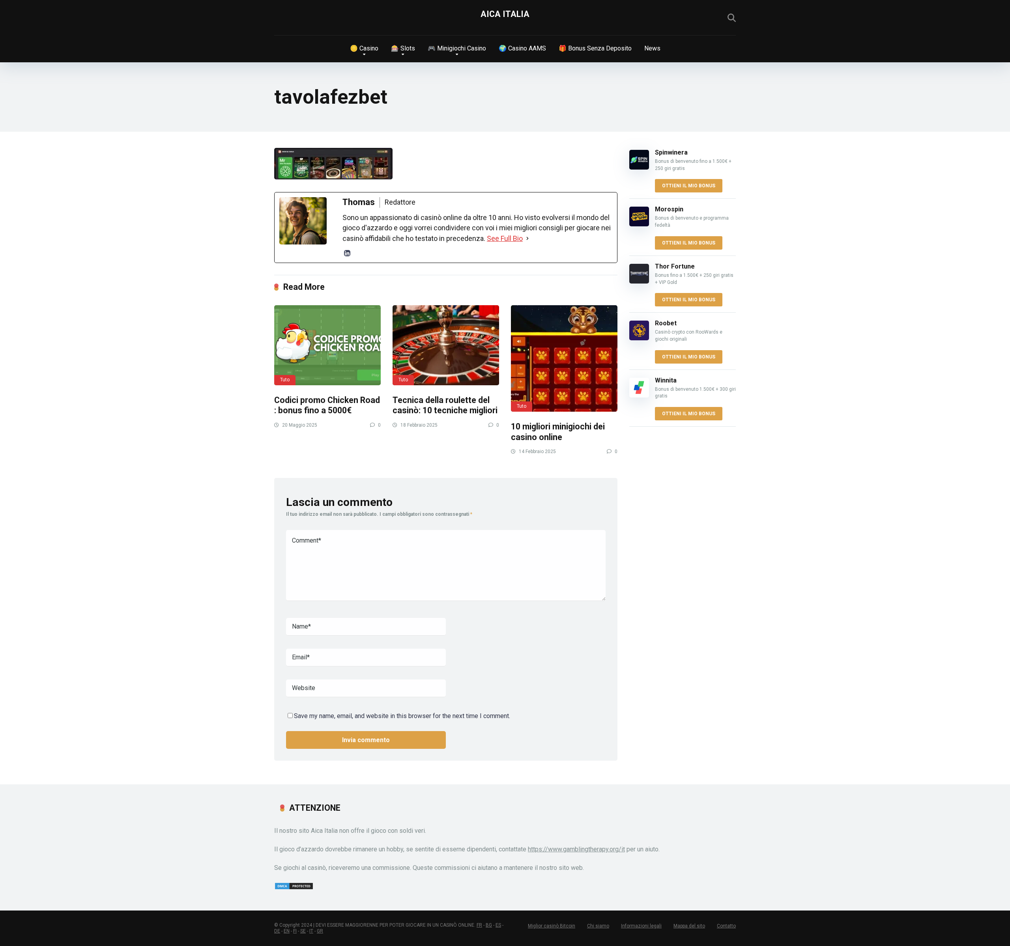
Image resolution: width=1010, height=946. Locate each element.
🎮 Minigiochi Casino (457, 48)
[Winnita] (639, 395)
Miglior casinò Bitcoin (551, 926)
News (652, 48)
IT (311, 931)
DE (277, 931)
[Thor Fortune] (639, 281)
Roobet (666, 323)
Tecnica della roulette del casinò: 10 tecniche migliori (445, 405)
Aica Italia (505, 14)
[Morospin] (639, 224)
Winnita (666, 380)
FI (295, 931)
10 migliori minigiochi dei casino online (558, 432)
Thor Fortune (675, 266)
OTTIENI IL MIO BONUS (688, 185)
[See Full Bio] (527, 238)
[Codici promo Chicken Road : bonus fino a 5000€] (327, 345)
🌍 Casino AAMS (522, 48)
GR (320, 931)
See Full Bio (505, 238)
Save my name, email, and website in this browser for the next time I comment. (402, 716)
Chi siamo (598, 926)
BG (489, 925)
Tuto (285, 380)
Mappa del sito (689, 926)
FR (479, 925)
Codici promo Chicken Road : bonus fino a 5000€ (327, 405)
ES (498, 925)
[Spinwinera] (639, 167)
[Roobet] (639, 338)
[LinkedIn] (347, 253)
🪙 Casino (364, 48)
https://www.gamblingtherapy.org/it (576, 849)
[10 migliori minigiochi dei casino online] (564, 358)
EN (287, 931)
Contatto (726, 926)
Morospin (669, 209)
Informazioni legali (641, 926)
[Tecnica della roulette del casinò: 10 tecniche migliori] (446, 345)
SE (303, 931)
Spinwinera (671, 152)
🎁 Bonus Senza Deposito (595, 48)
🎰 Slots (403, 48)
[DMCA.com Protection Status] (294, 888)
